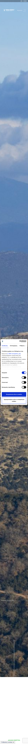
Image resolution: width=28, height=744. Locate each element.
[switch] (24, 377)
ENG (25, 1)
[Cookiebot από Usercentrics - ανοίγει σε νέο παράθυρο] (19, 341)
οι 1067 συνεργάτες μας (14, 353)
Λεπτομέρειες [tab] (13, 345)
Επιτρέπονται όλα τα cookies (14, 394)
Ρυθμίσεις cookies (6, 742)
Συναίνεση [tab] (5, 345)
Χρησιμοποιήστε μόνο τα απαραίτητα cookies (14, 400)
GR (21, 1)
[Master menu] (24, 10)
